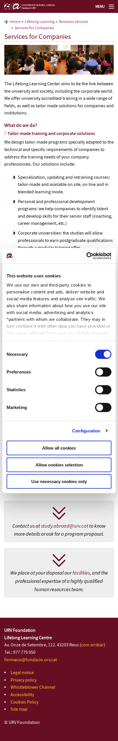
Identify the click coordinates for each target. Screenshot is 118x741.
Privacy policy (24, 680)
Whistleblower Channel (33, 687)
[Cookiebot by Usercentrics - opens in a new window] (86, 255)
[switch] (103, 372)
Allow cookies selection (59, 464)
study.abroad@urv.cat (64, 526)
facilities (81, 573)
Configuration (86, 430)
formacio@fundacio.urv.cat (30, 660)
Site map (19, 709)
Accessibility (22, 695)
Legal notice (22, 673)
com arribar (92, 645)
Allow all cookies (59, 448)
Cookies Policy (24, 702)
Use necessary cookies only (59, 481)
